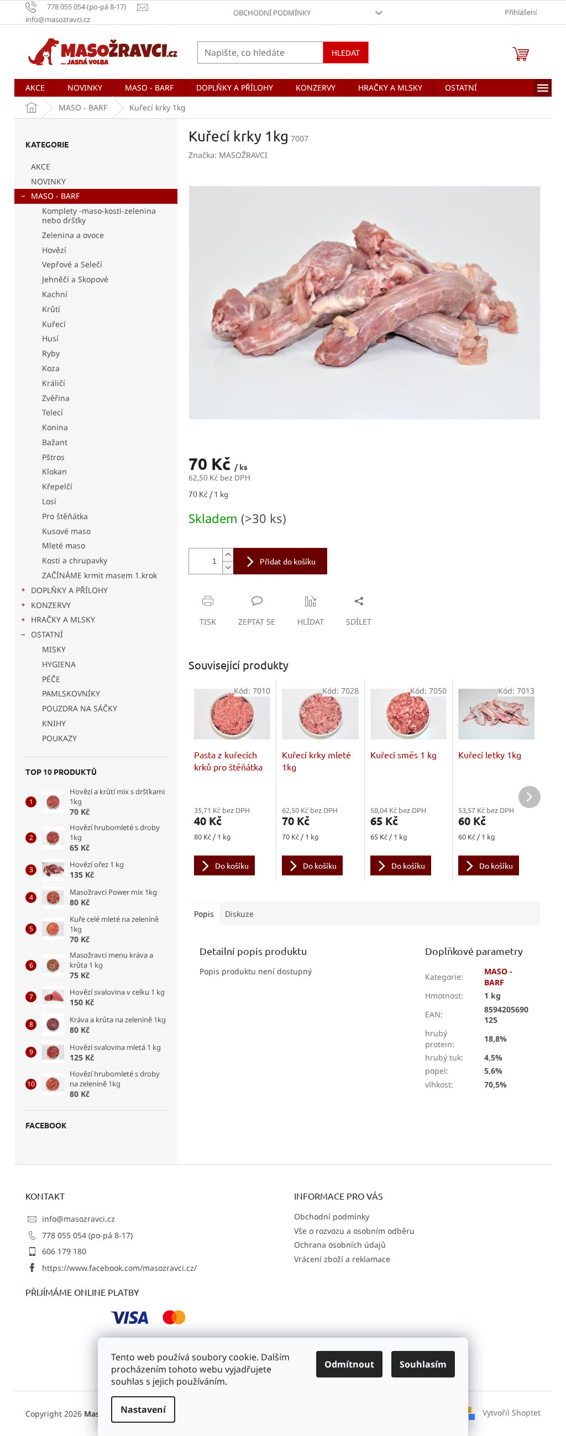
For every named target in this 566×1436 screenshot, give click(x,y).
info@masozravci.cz (78, 1218)
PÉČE (51, 679)
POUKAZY (59, 738)
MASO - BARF (55, 196)
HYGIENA (59, 664)
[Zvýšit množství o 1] (227, 554)
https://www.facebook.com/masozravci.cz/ (119, 1268)
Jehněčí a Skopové (75, 279)
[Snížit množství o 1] (227, 567)
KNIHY (54, 723)
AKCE (40, 166)
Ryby (51, 353)
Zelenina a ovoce (73, 235)
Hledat (346, 52)
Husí (50, 338)
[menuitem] (35, 88)
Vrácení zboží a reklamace (342, 1259)
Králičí (53, 383)
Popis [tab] (204, 914)
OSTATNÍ (47, 634)
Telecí (52, 412)
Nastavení (143, 1409)
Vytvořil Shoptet (512, 1412)
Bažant (54, 442)
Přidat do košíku (288, 561)
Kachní (54, 294)
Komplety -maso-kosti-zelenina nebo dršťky (99, 215)
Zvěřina (56, 398)
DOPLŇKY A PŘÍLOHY (69, 590)
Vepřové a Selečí (72, 264)
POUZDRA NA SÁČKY (79, 708)
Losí (49, 501)
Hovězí (54, 250)
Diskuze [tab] (239, 914)
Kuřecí (54, 324)
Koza (51, 368)
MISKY (54, 649)
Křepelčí (57, 486)
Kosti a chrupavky (74, 560)
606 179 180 (64, 1251)
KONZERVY (51, 605)
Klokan (54, 471)
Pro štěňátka (65, 516)
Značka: (228, 155)
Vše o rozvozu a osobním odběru (354, 1231)
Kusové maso (66, 531)
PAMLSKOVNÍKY (71, 693)
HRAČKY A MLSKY (63, 619)
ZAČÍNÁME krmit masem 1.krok (99, 575)
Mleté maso (63, 545)
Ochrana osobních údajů (340, 1244)
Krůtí (51, 309)
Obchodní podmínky (272, 13)
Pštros (53, 457)
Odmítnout (349, 1364)
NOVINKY (48, 181)
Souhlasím (423, 1364)
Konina (55, 427)
